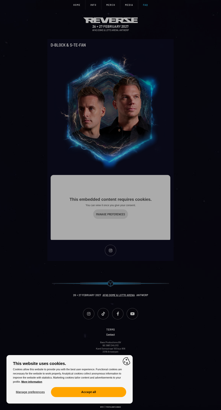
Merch (110, 4)
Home (76, 4)
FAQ (145, 4)
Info (93, 4)
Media (129, 4)
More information (31, 381)
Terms (110, 329)
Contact (110, 334)
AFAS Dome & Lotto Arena (119, 295)
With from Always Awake (110, 407)
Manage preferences (110, 214)
